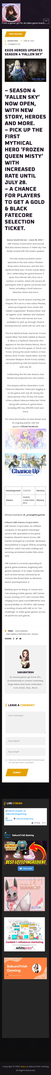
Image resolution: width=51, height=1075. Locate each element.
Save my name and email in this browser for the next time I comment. (26, 761)
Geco (23, 1066)
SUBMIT (17, 772)
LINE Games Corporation (18, 634)
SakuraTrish (12, 41)
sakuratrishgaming (24, 818)
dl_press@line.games (34, 515)
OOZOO (34, 634)
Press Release (15, 34)
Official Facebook (29, 426)
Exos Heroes (21, 631)
